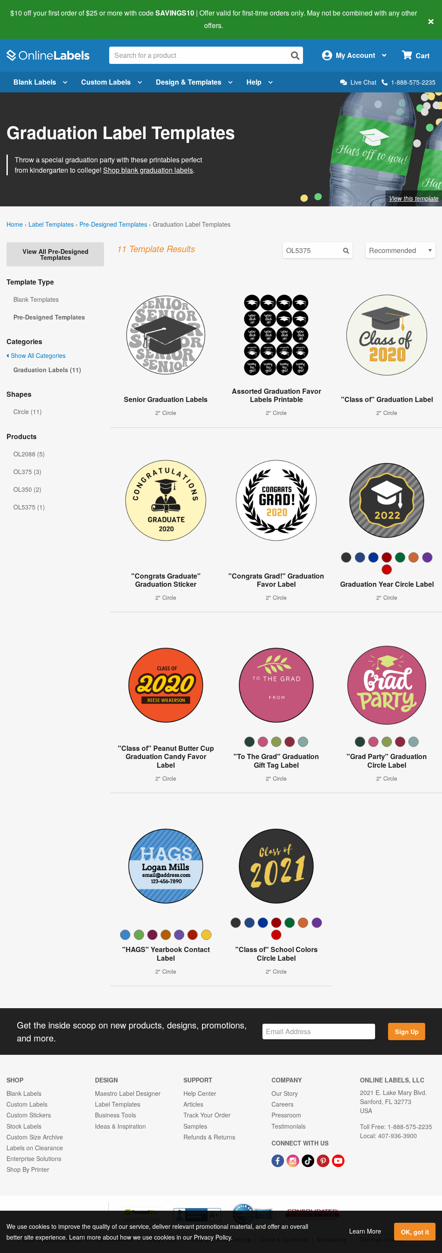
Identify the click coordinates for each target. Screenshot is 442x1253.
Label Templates (51, 224)
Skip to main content (31, 19)
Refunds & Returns (209, 1137)
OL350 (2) (27, 489)
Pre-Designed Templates (113, 224)
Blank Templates (36, 299)
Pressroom (286, 1115)
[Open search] (295, 55)
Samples (195, 1126)
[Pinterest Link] (324, 1159)
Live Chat (363, 82)
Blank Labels (34, 82)
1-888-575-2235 (413, 82)
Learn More (365, 1231)
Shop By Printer (27, 1169)
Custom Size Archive (34, 1137)
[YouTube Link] (338, 1159)
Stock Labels (23, 1126)
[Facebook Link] (279, 1159)
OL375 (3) (27, 471)
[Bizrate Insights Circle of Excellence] (269, 1203)
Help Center (199, 1093)
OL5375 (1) (29, 507)
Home (14, 224)
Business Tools (115, 1115)
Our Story (285, 1093)
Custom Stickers (28, 1115)
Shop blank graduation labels (148, 170)
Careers (283, 1104)
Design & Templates (188, 82)
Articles (193, 1104)
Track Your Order (206, 1115)
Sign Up (407, 1031)
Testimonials (289, 1126)
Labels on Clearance (34, 1147)
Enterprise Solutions (33, 1158)
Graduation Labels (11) (47, 369)
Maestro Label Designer (128, 1093)
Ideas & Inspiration (120, 1126)
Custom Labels (106, 82)
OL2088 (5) (29, 453)
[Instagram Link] (294, 1159)
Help (254, 82)
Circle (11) (27, 411)
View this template (414, 198)
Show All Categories (37, 355)
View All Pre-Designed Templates (55, 254)
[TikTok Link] (309, 1159)
